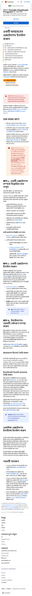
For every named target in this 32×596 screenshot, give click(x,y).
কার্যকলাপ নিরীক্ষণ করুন (12, 474)
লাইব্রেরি (3, 527)
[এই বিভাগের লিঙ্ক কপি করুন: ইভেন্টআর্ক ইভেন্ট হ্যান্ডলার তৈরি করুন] (14, 375)
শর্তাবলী (3, 588)
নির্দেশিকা (3, 520)
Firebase (3, 577)
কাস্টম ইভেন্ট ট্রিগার (11, 410)
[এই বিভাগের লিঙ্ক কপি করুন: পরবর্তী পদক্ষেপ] (20, 462)
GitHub (3, 530)
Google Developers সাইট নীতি (11, 508)
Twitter (3, 541)
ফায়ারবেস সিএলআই (10, 82)
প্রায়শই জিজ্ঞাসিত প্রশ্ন (5, 560)
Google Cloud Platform (7, 580)
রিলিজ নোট (3, 558)
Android (3, 572)
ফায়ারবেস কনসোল (10, 80)
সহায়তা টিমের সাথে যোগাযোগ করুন (9, 550)
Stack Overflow (5, 553)
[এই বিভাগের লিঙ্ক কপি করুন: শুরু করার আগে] (20, 119)
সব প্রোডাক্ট (3, 582)
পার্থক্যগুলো (6, 77)
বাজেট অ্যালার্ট (24, 494)
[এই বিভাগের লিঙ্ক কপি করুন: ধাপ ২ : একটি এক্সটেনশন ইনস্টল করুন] (18, 267)
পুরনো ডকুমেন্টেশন (5, 563)
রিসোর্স (20, 223)
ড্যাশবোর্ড (17, 498)
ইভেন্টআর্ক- (13, 380)
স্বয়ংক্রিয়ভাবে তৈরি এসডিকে (12, 85)
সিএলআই (22, 65)
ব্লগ (2, 537)
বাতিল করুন (16, 19)
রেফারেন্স (3, 523)
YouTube (3, 544)
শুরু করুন (16, 23)
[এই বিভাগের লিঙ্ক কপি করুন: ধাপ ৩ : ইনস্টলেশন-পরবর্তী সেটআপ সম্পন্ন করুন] (10, 326)
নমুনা (2, 525)
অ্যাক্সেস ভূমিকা (18, 220)
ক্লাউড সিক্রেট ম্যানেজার (12, 140)
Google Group (4, 555)
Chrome (3, 575)
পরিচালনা (5, 72)
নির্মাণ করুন (7, 28)
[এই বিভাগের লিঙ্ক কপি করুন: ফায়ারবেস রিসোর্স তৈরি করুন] (4, 355)
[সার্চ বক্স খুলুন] (18, 2)
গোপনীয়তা (8, 588)
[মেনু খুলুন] (2, 2)
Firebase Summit (5, 539)
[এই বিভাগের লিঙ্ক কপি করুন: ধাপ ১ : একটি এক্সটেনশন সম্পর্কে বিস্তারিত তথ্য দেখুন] (10, 187)
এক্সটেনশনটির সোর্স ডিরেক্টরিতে (15, 344)
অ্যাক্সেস (5, 276)
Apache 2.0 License (10, 506)
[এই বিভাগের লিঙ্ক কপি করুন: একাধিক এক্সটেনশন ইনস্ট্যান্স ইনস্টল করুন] (4, 434)
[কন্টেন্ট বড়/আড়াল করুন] (15, 44)
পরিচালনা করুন (23, 480)
